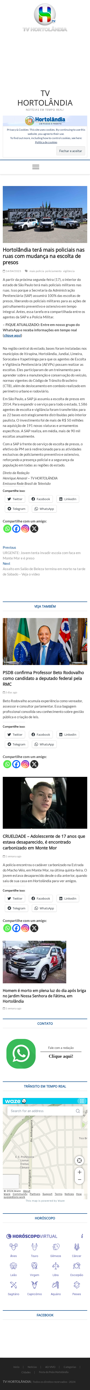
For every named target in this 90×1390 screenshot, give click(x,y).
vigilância (69, 271)
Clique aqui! (61, 1056)
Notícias (32, 1366)
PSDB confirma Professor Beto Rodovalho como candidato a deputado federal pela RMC (43, 678)
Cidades (26, 1372)
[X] (34, 529)
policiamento (53, 271)
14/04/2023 (13, 271)
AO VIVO (50, 1366)
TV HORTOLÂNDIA (45, 98)
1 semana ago (13, 856)
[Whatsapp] (7, 529)
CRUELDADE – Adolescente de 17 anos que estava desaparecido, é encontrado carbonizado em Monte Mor (44, 842)
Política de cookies (46, 142)
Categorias (70, 1366)
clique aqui (12, 335)
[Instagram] (25, 529)
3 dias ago (11, 692)
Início (16, 1366)
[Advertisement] (45, 59)
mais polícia (37, 271)
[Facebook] (16, 529)
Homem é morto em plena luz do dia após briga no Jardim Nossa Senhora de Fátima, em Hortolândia (44, 996)
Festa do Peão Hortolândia (54, 1371)
